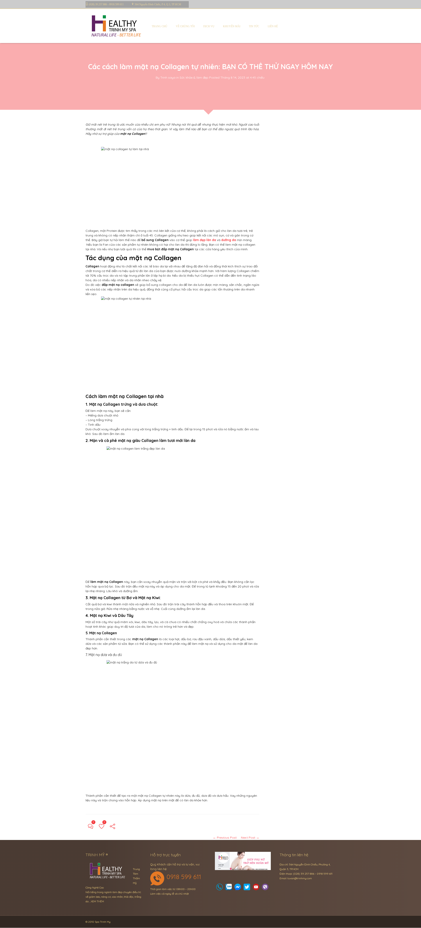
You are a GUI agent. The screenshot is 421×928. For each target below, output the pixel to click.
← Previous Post (225, 838)
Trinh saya (167, 77)
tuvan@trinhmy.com (299, 878)
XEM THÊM (97, 901)
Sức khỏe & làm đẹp (194, 77)
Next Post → (250, 838)
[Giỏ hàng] (228, 888)
